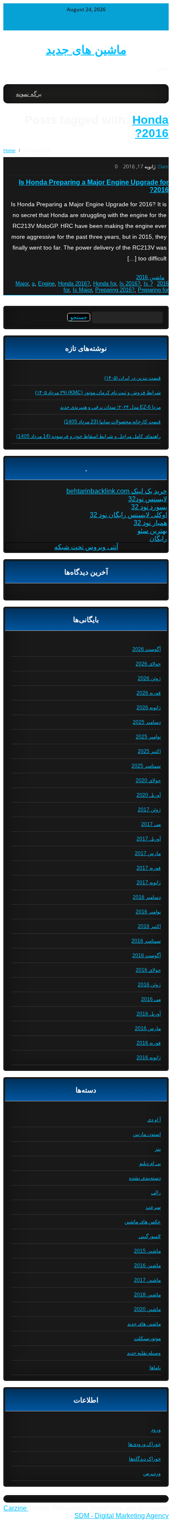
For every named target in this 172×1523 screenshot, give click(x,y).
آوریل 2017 (149, 839)
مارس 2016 (148, 1028)
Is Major (82, 290)
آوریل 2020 (149, 795)
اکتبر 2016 (149, 926)
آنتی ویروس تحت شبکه (86, 546)
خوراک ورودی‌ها (144, 1444)
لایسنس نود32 (147, 499)
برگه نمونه (29, 93)
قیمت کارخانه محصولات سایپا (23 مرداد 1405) (112, 422)
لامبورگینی (150, 1236)
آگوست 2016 (146, 955)
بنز (158, 1149)
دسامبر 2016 (147, 897)
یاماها (155, 1367)
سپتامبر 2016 (146, 941)
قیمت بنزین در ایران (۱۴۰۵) (132, 378)
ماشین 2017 (147, 1280)
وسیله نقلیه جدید (144, 1353)
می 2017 (151, 824)
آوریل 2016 (149, 1014)
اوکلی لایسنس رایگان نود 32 (128, 514)
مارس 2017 (148, 853)
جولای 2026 (148, 664)
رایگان (158, 538)
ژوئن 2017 (149, 810)
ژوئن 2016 (149, 985)
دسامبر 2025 (147, 722)
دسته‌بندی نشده (145, 1178)
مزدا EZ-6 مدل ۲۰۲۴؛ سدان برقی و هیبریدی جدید (110, 407)
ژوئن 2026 (149, 678)
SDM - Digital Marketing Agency (121, 1515)
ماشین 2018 (147, 1295)
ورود (156, 1430)
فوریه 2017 (149, 868)
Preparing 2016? (114, 290)
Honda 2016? (150, 126)
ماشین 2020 (147, 1309)
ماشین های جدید (86, 49)
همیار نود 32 (150, 522)
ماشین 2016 (150, 277)
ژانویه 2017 (149, 882)
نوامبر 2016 (148, 912)
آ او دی (154, 1120)
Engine (46, 283)
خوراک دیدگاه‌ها (145, 1459)
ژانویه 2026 (149, 707)
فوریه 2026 (149, 693)
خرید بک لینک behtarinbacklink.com (116, 491)
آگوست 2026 (146, 649)
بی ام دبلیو (150, 1163)
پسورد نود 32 (149, 506)
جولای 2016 (148, 970)
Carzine (15, 1508)
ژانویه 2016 (149, 1057)
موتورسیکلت (147, 1338)
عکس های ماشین (142, 1222)
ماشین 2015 (147, 1251)
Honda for (104, 283)
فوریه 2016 (149, 1043)
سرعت (153, 1207)
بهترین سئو (152, 530)
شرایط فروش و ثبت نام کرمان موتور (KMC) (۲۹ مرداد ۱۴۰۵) (98, 392)
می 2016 (151, 999)
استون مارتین (147, 1134)
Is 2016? (129, 283)
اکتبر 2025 (149, 751)
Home (9, 150)
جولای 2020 (148, 780)
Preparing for (153, 290)
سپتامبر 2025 (146, 766)
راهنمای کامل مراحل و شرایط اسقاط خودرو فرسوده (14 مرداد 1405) (88, 436)
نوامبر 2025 (148, 737)
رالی (156, 1192)
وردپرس (152, 1473)
